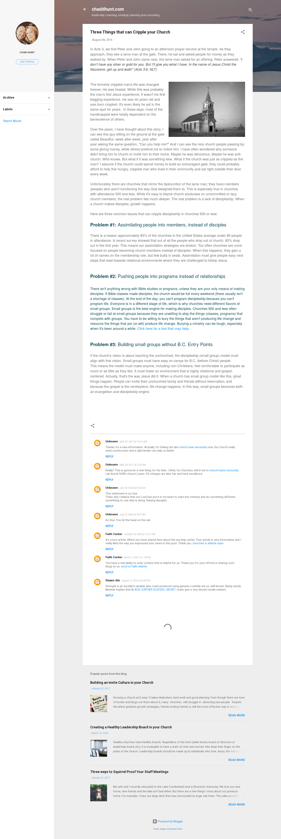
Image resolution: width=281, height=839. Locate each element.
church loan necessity (193, 447)
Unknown (112, 441)
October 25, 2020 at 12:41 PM (139, 534)
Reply (109, 456)
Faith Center (114, 534)
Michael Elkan (176, 829)
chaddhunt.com (108, 9)
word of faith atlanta (134, 566)
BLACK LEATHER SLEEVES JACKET (153, 589)
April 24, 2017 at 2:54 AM (132, 464)
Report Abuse (12, 121)
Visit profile (27, 61)
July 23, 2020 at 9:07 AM (132, 514)
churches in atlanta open (207, 543)
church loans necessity (223, 470)
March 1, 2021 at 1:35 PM (137, 557)
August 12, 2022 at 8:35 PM (135, 580)
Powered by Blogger (170, 821)
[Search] (250, 10)
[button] (242, 33)
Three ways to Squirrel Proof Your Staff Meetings (129, 772)
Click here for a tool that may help (162, 328)
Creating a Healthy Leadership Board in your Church (131, 727)
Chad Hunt (27, 52)
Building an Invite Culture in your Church (121, 683)
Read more (236, 715)
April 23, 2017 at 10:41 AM (133, 441)
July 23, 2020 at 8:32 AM (132, 487)
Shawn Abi (113, 580)
